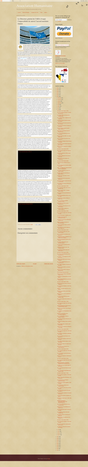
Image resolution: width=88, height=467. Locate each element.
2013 (58, 448)
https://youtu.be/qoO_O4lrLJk (25, 151)
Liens (41, 12)
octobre (59, 101)
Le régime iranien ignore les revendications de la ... (62, 217)
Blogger (48, 458)
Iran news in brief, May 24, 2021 (62, 252)
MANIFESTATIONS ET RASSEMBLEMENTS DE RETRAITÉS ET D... (62, 401)
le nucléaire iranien (46, 45)
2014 (58, 446)
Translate (59, 21)
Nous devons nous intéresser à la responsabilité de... (63, 347)
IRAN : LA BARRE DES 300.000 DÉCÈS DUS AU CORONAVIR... (64, 168)
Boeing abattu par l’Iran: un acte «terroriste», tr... (62, 204)
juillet (59, 106)
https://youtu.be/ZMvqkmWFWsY (26, 204)
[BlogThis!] (36, 224)
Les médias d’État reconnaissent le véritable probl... (63, 116)
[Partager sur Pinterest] (40, 224)
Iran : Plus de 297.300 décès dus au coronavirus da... (63, 254)
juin (58, 107)
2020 (58, 436)
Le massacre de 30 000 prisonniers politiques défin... (63, 297)
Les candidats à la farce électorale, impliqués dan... (63, 412)
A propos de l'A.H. (34, 12)
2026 (58, 88)
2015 (58, 445)
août (58, 104)
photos (45, 12)
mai (58, 109)
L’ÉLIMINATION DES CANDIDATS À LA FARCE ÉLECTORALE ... (64, 237)
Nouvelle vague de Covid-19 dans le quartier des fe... (63, 173)
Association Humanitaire (34, 5)
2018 (58, 440)
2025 (58, 89)
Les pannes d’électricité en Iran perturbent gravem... (62, 242)
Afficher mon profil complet (60, 63)
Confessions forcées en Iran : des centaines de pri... (63, 248)
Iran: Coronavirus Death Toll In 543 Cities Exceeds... (63, 232)
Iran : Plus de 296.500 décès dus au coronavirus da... (63, 262)
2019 (58, 438)
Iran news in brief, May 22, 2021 (62, 281)
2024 (58, 91)
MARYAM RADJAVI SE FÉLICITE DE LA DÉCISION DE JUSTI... (64, 306)
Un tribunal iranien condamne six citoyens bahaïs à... (63, 209)
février (59, 433)
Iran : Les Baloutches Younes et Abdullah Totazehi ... (62, 316)
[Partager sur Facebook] (39, 224)
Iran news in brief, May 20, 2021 (62, 329)
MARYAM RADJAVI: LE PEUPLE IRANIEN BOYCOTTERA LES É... (63, 363)
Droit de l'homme (26, 12)
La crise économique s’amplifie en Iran (64, 215)
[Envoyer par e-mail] (35, 224)
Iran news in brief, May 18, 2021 (62, 358)
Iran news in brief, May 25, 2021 (62, 229)
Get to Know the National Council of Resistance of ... (63, 131)
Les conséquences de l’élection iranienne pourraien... (62, 380)
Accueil (19, 12)
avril (58, 429)
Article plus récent (20, 263)
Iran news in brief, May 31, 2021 (62, 110)
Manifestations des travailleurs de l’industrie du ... (63, 159)
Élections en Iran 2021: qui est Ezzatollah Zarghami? (62, 314)
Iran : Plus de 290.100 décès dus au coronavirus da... (63, 405)
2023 (58, 93)
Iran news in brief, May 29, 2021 (62, 148)
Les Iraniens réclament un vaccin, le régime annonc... (63, 171)
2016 (58, 443)
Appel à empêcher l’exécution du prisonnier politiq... (63, 222)
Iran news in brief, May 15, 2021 (62, 419)
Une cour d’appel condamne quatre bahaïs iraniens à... (63, 129)
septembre (59, 102)
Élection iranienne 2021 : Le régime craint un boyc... (63, 191)
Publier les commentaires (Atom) (27, 266)
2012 (58, 450)
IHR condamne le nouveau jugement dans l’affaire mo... (63, 228)
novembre (59, 99)
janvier (59, 434)
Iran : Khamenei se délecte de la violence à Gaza (63, 385)
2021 (58, 96)
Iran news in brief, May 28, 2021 (62, 160)
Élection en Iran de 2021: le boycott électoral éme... (63, 270)
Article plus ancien (48, 263)
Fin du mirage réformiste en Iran (62, 272)
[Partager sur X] (38, 224)
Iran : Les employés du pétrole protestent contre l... (62, 201)
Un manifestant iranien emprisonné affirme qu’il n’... (63, 250)
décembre (59, 97)
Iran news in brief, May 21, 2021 (62, 301)
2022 (58, 94)
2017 (58, 441)
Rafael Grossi (23, 58)
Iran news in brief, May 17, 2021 (62, 373)
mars (59, 431)
